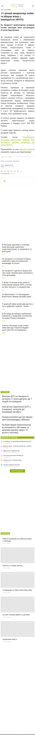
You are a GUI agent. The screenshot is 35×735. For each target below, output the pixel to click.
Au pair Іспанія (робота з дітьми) (16, 615)
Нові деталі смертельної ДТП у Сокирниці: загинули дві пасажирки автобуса (16, 409)
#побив (2, 161)
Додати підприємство (17, 471)
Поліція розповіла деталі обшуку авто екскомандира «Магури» (17, 418)
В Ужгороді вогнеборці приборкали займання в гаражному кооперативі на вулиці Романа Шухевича (17, 316)
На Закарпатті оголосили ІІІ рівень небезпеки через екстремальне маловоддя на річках (16, 261)
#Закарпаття (16, 161)
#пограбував (8, 161)
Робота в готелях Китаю (12, 565)
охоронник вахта (10, 639)
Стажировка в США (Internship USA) (17, 590)
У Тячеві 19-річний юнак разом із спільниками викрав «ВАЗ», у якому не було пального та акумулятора (17, 284)
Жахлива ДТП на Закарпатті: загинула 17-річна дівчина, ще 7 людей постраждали (17, 399)
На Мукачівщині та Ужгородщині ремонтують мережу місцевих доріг (17, 295)
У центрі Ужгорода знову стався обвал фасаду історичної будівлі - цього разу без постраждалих (16, 327)
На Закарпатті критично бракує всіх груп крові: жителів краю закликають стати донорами (17, 273)
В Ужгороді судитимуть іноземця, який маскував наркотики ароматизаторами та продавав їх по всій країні (17, 248)
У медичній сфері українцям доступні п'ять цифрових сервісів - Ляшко (17, 305)
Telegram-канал (26, 149)
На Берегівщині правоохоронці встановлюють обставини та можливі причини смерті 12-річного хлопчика (16, 428)
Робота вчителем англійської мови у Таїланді (17, 540)
